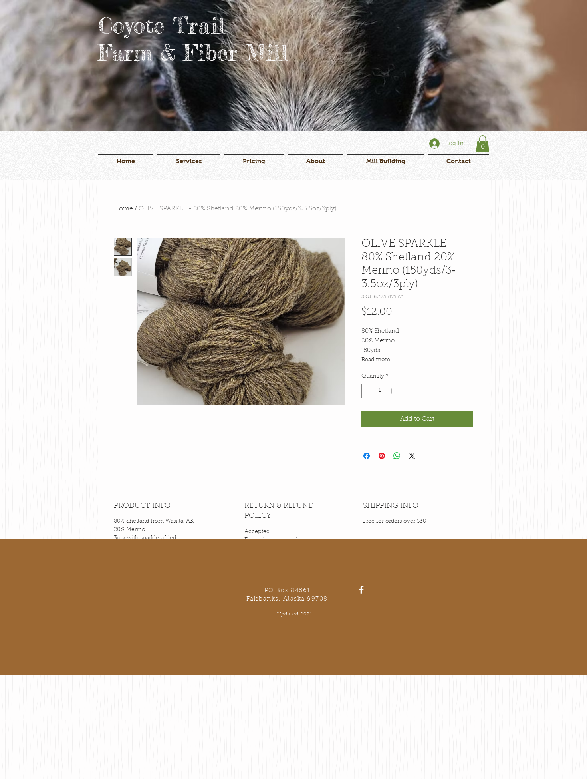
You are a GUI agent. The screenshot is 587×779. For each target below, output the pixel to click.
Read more (375, 360)
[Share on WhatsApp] (397, 456)
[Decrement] (368, 391)
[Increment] (392, 391)
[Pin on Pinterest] (382, 456)
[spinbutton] (380, 391)
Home (123, 209)
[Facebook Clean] (361, 590)
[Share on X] (412, 456)
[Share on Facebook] (366, 456)
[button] (483, 143)
